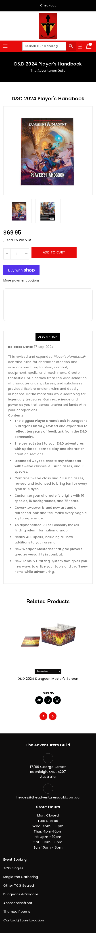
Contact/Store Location (23, 920)
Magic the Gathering (20, 876)
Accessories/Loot (18, 902)
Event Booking (15, 859)
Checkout (48, 5)
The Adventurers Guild (47, 70)
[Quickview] (39, 700)
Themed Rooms (16, 911)
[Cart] (89, 46)
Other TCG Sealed (18, 885)
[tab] (47, 337)
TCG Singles (13, 868)
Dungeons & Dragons (21, 894)
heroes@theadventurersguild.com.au (48, 797)
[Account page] (80, 46)
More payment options (21, 280)
